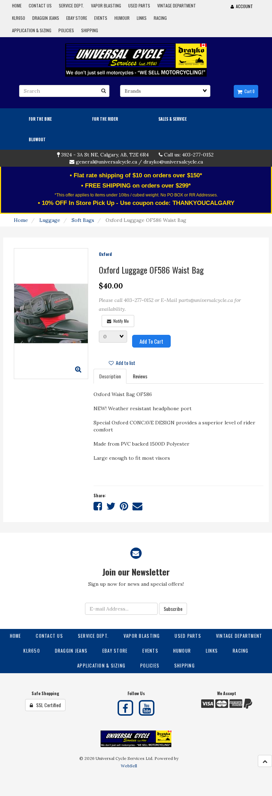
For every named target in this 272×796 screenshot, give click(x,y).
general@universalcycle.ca (106, 162)
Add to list (124, 362)
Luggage (49, 220)
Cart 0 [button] (248, 91)
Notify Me (120, 321)
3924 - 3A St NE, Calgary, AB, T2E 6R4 (105, 154)
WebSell (129, 765)
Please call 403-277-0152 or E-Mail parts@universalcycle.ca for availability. (170, 304)
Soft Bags (83, 220)
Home (21, 220)
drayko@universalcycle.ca (173, 162)
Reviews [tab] (140, 376)
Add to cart (151, 341)
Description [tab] (110, 376)
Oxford (105, 254)
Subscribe (173, 608)
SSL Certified (47, 705)
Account (243, 6)
